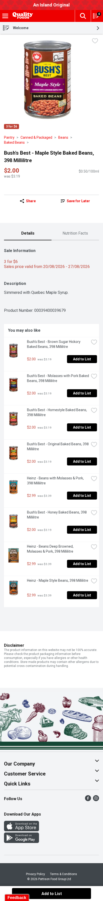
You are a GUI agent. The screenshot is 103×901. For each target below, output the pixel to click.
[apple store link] (21, 830)
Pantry (9, 137)
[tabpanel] (51, 425)
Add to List (82, 359)
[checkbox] (95, 41)
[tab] (28, 233)
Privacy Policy (35, 874)
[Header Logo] (21, 16)
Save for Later (78, 201)
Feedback (17, 898)
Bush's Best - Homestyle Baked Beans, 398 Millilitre (57, 412)
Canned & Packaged (36, 137)
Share (31, 201)
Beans (63, 137)
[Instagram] (96, 799)
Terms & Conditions (63, 874)
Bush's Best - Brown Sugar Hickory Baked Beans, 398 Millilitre (54, 344)
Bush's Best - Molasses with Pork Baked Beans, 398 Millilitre (58, 378)
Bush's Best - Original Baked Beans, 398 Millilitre (58, 446)
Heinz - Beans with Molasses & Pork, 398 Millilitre (55, 480)
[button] (83, 16)
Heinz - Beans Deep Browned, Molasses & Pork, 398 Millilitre (50, 548)
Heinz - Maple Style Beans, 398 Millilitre (57, 580)
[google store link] (21, 841)
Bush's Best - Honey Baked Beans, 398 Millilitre (57, 514)
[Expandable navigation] (5, 16)
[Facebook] (88, 799)
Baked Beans (14, 142)
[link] (75, 201)
